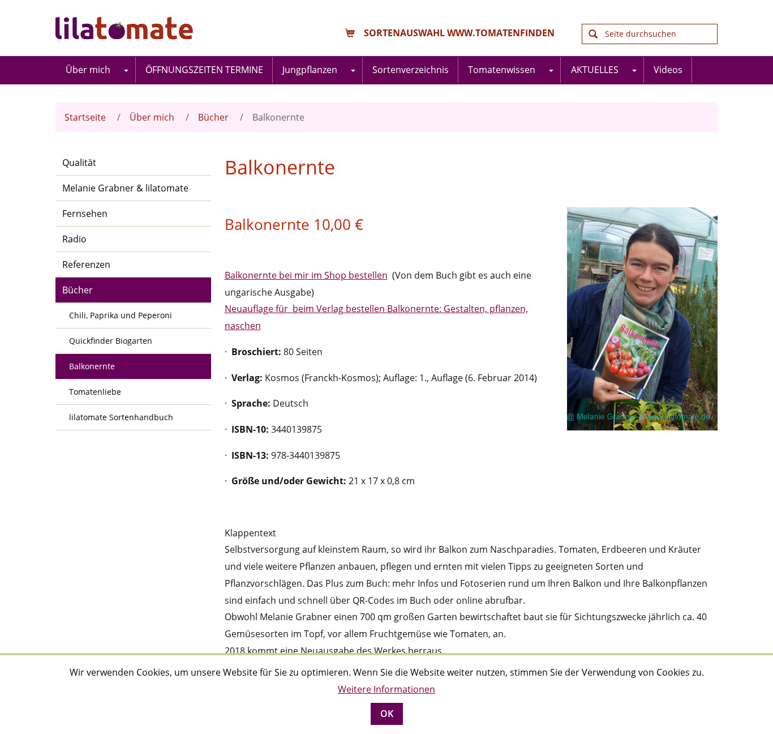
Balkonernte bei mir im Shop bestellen (306, 275)
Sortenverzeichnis (410, 69)
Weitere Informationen (386, 689)
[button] (126, 70)
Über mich (88, 69)
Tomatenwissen (501, 69)
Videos (668, 69)
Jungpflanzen (309, 69)
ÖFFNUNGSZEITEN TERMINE (204, 69)
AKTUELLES (595, 69)
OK (386, 713)
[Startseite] (126, 28)
